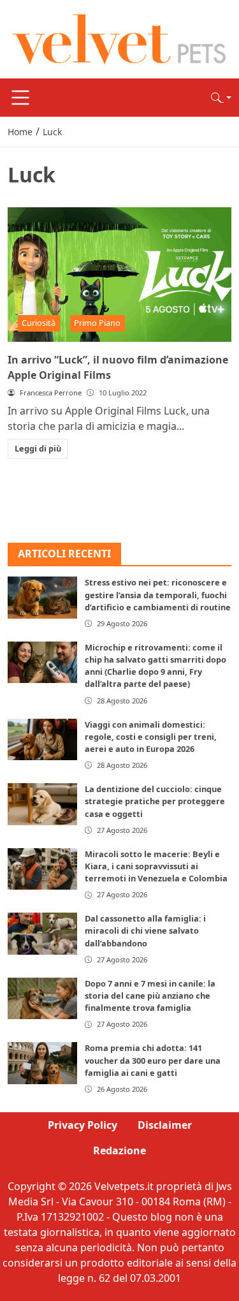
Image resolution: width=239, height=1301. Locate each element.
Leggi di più (38, 448)
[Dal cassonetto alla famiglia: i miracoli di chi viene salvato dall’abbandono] (42, 933)
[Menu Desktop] (20, 97)
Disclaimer (165, 1125)
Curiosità (38, 322)
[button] (221, 97)
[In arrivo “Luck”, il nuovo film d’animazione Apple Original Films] (119, 274)
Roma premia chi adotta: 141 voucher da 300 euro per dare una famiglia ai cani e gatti (153, 1060)
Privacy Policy (82, 1125)
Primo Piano (97, 322)
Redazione (119, 1150)
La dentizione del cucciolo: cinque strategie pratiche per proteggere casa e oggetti (155, 801)
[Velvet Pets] (119, 38)
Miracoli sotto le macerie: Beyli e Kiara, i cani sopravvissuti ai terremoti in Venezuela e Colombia (156, 866)
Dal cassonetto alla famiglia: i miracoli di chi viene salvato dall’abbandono (145, 930)
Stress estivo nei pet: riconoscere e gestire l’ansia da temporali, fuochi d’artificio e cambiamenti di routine (158, 594)
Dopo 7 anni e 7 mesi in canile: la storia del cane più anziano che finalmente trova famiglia (150, 995)
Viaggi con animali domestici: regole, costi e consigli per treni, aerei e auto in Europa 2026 (151, 736)
